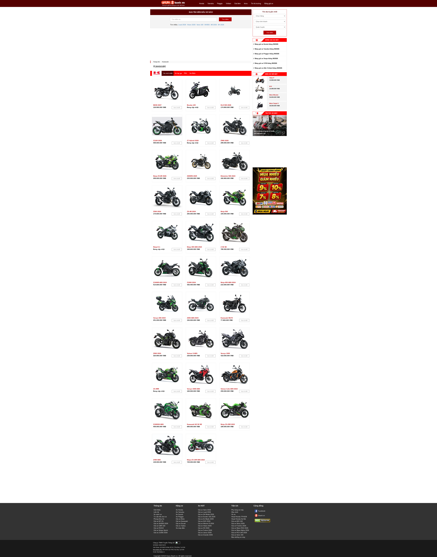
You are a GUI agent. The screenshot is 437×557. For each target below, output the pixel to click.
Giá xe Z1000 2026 (161, 532)
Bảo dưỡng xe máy (238, 537)
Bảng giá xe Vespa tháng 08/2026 (266, 58)
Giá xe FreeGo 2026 (238, 526)
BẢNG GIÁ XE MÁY (272, 40)
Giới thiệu (157, 510)
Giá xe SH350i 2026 (161, 523)
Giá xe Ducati (180, 523)
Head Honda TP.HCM (239, 517)
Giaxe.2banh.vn (172, 556)
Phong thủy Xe (159, 519)
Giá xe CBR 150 (159, 526)
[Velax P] (260, 83)
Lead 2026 (182, 25)
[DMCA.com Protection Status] (262, 521)
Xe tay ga (178, 73)
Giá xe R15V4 (159, 528)
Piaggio (219, 3)
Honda (201, 3)
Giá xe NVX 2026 (204, 521)
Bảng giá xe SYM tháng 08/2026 (266, 63)
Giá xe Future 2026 (205, 530)
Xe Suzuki (179, 514)
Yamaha (210, 3)
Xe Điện (192, 73)
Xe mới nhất (167, 73)
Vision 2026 (191, 25)
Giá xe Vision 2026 (205, 526)
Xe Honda (179, 510)
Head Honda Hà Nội (238, 519)
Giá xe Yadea (180, 526)
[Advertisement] (200, 43)
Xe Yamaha (180, 512)
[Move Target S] (260, 109)
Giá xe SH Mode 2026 (206, 514)
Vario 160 (200, 25)
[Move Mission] (260, 100)
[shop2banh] (270, 214)
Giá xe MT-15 (158, 521)
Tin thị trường (256, 3)
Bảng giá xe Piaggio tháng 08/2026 (267, 54)
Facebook (261, 511)
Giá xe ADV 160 (237, 521)
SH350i (207, 25)
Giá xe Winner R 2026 (206, 523)
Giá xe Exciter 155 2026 (206, 517)
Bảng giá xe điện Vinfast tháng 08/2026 (268, 68)
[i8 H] (260, 92)
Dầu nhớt (234, 512)
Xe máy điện (180, 528)
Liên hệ (156, 512)
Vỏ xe (233, 514)
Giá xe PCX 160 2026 (239, 532)
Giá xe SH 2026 (203, 528)
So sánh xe (158, 514)
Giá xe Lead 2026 (204, 512)
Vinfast (228, 3)
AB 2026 (214, 25)
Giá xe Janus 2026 (205, 532)
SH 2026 (221, 25)
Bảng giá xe (268, 3)
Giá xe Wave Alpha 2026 (240, 530)
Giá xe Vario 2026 (204, 510)
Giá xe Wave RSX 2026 (239, 528)
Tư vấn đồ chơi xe (160, 517)
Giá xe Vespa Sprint (161, 530)
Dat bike (237, 3)
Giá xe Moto (180, 519)
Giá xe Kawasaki (182, 521)
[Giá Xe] (173, 6)
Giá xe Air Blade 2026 (206, 519)
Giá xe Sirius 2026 (238, 523)
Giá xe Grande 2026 (205, 535)
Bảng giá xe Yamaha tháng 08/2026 (267, 49)
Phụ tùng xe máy (237, 510)
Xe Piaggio (180, 517)
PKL (185, 73)
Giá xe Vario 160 (237, 535)
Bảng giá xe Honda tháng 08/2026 (266, 44)
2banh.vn (261, 515)
